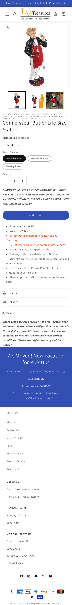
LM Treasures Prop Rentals (31, 603)
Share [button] (9, 312)
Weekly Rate (13, 166)
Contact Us (13, 430)
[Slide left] (3, 101)
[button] (7, 14)
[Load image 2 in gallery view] (36, 100)
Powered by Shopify (52, 603)
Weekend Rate (39, 158)
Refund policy (14, 469)
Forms (10, 445)
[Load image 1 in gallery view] (16, 100)
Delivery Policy (15, 437)
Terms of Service (16, 461)
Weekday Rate (14, 158)
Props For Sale (15, 453)
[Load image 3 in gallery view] (54, 100)
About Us (12, 422)
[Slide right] (68, 101)
